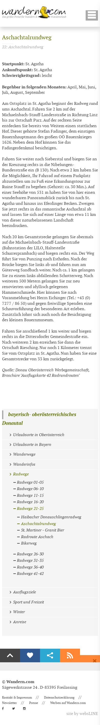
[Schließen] (94, 661)
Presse (33, 703)
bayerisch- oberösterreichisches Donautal (39, 419)
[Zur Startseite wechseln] (34, 12)
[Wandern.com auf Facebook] (4, 708)
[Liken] (30, 656)
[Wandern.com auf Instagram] (26, 708)
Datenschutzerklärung (59, 697)
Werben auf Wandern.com (68, 703)
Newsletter (9, 703)
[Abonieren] (70, 656)
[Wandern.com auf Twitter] (15, 708)
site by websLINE (82, 713)
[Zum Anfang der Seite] (10, 656)
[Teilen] (50, 656)
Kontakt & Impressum (17, 697)
